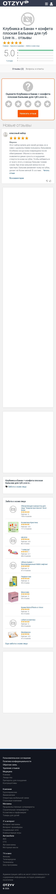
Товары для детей (11, 815)
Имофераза (25, 632)
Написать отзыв (28, 113)
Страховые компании (12, 801)
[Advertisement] (28, 297)
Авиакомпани (9, 795)
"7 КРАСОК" (25, 550)
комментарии (17, 178)
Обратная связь (10, 765)
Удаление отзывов (11, 768)
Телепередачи (9, 859)
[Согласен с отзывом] (50, 181)
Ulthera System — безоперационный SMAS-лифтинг (34, 563)
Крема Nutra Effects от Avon (32, 607)
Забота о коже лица (17, 487)
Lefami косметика (28, 620)
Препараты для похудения (14, 780)
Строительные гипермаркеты (16, 810)
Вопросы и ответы (35, 69)
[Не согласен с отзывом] (47, 181)
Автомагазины (9, 845)
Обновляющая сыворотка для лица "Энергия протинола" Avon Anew (33, 508)
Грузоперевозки (10, 792)
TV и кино (7, 853)
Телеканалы (8, 862)
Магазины (7, 804)
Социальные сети (10, 830)
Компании (7, 789)
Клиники (6, 775)
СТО (5, 842)
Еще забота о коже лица (16, 644)
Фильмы (6, 857)
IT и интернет (9, 821)
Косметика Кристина (29, 522)
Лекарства (7, 777)
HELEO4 (24, 537)
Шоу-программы (10, 865)
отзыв (9, 61)
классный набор (17, 133)
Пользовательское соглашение (17, 758)
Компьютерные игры (12, 833)
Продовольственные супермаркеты (19, 807)
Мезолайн (25, 592)
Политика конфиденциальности (17, 761)
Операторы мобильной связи (16, 798)
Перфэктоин (26, 577)
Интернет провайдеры (13, 827)
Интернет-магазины (11, 824)
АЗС (4, 839)
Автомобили (8, 836)
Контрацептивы (10, 783)
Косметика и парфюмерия (14, 812)
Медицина (7, 771)
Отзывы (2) (18, 69)
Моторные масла (10, 847)
